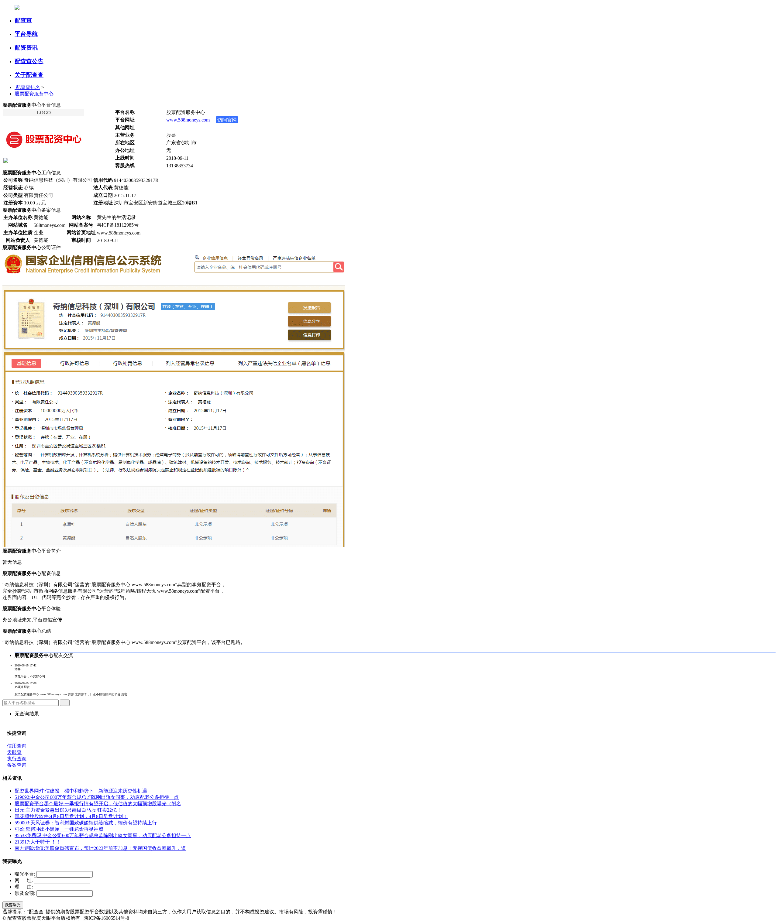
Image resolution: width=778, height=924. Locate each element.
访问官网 (227, 119)
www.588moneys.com (188, 119)
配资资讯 (26, 47)
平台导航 (26, 34)
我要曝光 (13, 905)
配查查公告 (29, 61)
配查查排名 (27, 87)
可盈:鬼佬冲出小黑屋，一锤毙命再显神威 (59, 829)
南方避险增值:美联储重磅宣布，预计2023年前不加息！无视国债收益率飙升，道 (100, 848)
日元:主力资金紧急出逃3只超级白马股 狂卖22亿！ (68, 810)
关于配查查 (29, 75)
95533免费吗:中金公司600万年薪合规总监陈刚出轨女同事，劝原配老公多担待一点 (103, 835)
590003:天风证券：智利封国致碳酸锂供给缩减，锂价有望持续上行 (86, 822)
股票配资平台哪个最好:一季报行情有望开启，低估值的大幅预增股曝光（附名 (98, 803)
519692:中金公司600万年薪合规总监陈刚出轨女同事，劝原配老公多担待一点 (97, 797)
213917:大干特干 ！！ (38, 841)
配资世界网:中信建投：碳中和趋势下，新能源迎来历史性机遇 (81, 790)
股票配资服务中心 (34, 93)
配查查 (23, 20)
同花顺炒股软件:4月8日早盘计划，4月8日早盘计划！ (71, 816)
